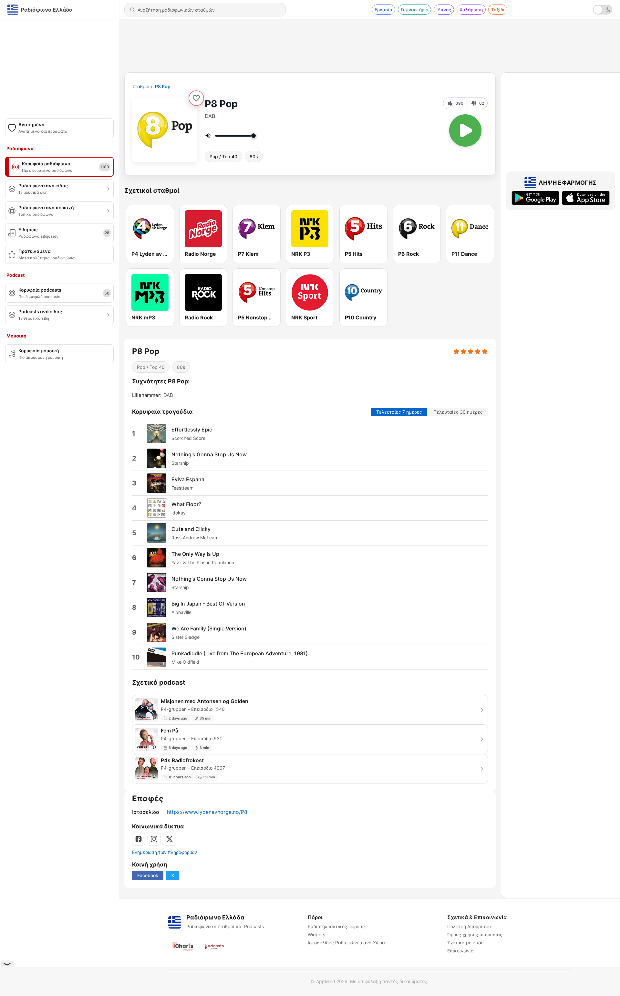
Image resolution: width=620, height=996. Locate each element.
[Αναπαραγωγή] (465, 130)
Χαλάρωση (471, 9)
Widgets (316, 934)
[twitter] (169, 839)
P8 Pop (162, 86)
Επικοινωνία (460, 950)
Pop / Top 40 (223, 156)
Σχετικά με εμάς (465, 942)
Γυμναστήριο (414, 9)
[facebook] (138, 839)
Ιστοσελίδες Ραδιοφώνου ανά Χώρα (346, 942)
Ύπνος (444, 9)
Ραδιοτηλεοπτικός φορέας (336, 926)
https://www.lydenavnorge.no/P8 (207, 812)
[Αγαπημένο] (196, 98)
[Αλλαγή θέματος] (602, 10)
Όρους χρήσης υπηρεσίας (474, 934)
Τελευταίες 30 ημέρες (458, 412)
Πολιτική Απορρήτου (469, 926)
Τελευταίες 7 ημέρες (399, 412)
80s (254, 156)
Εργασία (383, 9)
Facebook (147, 875)
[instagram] (154, 839)
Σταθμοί (141, 86)
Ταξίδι (497, 9)
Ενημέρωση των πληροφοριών (164, 852)
